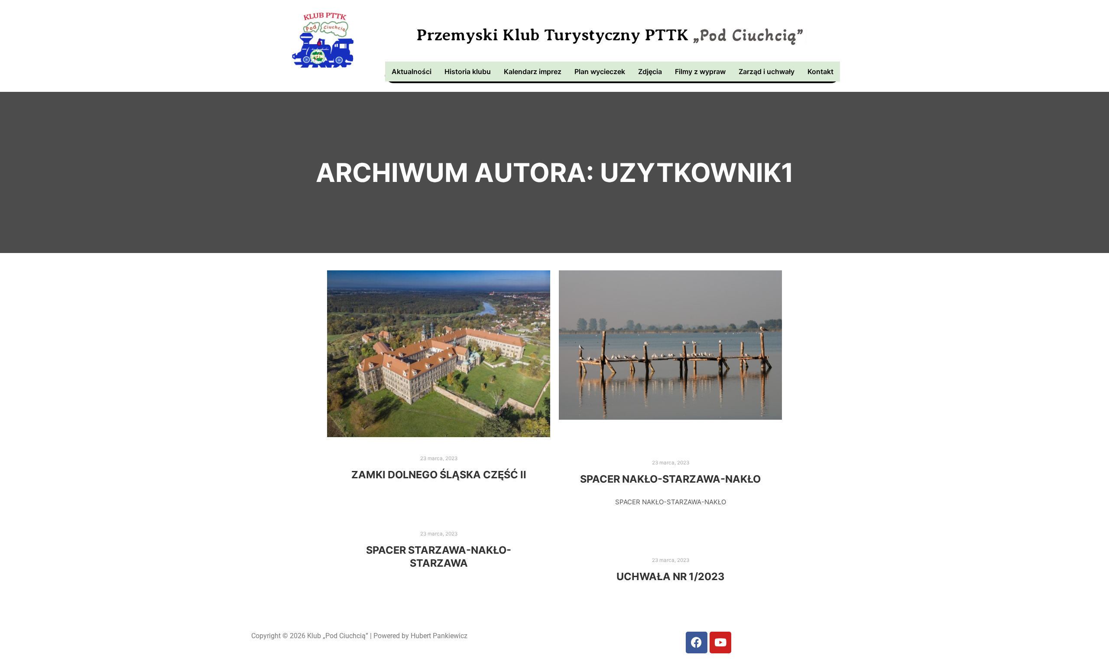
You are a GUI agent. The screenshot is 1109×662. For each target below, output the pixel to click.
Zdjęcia (650, 71)
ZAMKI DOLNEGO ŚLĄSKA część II (438, 474)
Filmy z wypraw (700, 71)
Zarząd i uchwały (766, 71)
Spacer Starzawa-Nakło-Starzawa (438, 557)
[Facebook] (696, 642)
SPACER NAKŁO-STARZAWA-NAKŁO (670, 479)
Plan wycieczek (599, 71)
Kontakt (820, 71)
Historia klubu (467, 71)
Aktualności (411, 71)
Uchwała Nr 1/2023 (670, 576)
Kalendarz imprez (532, 71)
